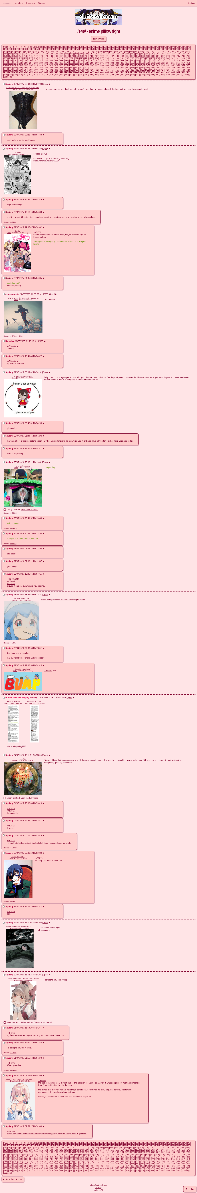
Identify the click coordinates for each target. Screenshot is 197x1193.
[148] (76, 54)
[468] (10, 74)
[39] (153, 47)
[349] (158, 65)
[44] (173, 47)
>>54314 (13, 643)
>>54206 (11, 1063)
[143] (51, 54)
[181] (56, 56)
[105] (47, 51)
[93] (181, 49)
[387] (163, 67)
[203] (168, 56)
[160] (137, 54)
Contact (41, 3)
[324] (31, 65)
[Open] (45, 84)
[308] (137, 63)
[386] (158, 67)
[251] (36, 61)
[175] (26, 56)
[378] (117, 67)
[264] (102, 61)
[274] (153, 61)
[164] (158, 54)
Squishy (9, 212)
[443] (71, 72)
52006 (40, 341)
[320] (10, 65)
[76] (113, 49)
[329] (56, 65)
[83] (141, 49)
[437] (41, 72)
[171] (5, 56)
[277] (168, 61)
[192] (112, 56)
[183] (66, 56)
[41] (161, 47)
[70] (89, 49)
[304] (117, 63)
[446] (86, 72)
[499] (168, 74)
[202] (163, 56)
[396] (20, 70)
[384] (147, 67)
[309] (142, 63)
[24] (93, 47)
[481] (76, 74)
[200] (153, 56)
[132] (182, 51)
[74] (105, 49)
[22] (85, 47)
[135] (10, 54)
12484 (39, 533)
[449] (102, 72)
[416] (122, 70)
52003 (45, 294)
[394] (10, 70)
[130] (172, 51)
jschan (96, 1190)
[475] (46, 74)
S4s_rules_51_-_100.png (35, 701)
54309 (39, 922)
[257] (66, 61)
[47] (185, 47)
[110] (72, 51)
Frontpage (6, 3)
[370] (76, 67)
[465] (183, 72)
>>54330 (37, 232)
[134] (5, 54)
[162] (147, 54)
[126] (152, 51)
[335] (86, 65)
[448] (97, 72)
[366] (56, 67)
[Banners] (7, 77)
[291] (51, 63)
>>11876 (48, 670)
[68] (81, 49)
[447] (92, 72)
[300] (97, 63)
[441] (61, 72)
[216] (46, 58)
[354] (183, 65)
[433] (20, 72)
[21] (81, 47)
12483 (39, 518)
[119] (116, 51)
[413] (107, 70)
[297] (81, 63)
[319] (5, 65)
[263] (97, 61)
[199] (147, 56)
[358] (15, 67)
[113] (87, 51)
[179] (46, 56)
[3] (16, 47)
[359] (20, 67)
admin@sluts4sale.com (98, 1185)
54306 (39, 1126)
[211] (20, 58)
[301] (102, 63)
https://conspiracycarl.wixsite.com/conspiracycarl (63, 600)
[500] (173, 74)
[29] (113, 47)
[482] (81, 74)
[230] (117, 58)
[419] (137, 70)
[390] (178, 67)
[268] (122, 61)
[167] (173, 54)
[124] (141, 51)
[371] (81, 67)
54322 (39, 356)
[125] (147, 51)
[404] (61, 70)
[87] (157, 49)
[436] (36, 72)
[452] (117, 72)
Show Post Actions (13, 1179)
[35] (137, 47)
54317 (39, 448)
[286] (26, 63)
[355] (188, 65)
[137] (20, 54)
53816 (39, 803)
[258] (71, 61)
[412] (102, 70)
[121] (126, 51)
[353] (178, 65)
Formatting (18, 3)
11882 (39, 648)
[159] (132, 54)
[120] (121, 51)
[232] (127, 58)
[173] (15, 56)
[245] (5, 61)
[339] (107, 65)
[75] (109, 49)
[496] (153, 74)
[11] (41, 47)
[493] (137, 74)
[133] (187, 51)
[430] (5, 72)
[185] (76, 56)
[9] (33, 47)
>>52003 (11, 346)
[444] (76, 72)
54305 (39, 1075)
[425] (168, 70)
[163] (153, 54)
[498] (163, 74)
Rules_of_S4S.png (13, 701)
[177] (36, 56)
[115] (96, 51)
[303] (112, 63)
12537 (39, 561)
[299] (92, 63)
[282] (5, 63)
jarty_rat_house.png (23, 466)
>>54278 (42, 1080)
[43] (169, 47)
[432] (15, 72)
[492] (132, 74)
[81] (133, 49)
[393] (5, 70)
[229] (112, 58)
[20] (77, 47)
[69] (85, 49)
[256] (61, 61)
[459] (153, 72)
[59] (45, 49)
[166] (168, 54)
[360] (26, 67)
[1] (10, 47)
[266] (112, 61)
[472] (31, 74)
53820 (39, 853)
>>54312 (13, 901)
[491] (127, 74)
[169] (183, 54)
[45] (177, 47)
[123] (136, 51)
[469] (15, 74)
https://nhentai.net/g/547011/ (46, 161)
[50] (9, 49)
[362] (36, 67)
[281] (188, 61)
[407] (76, 70)
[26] (101, 47)
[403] (56, 70)
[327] (46, 65)
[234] (137, 58)
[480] (71, 74)
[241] (173, 58)
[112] (82, 51)
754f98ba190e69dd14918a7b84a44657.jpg (20, 926)
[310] (147, 63)
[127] (157, 51)
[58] (41, 49)
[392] (188, 67)
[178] (41, 56)
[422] (152, 70)
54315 (39, 574)
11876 (39, 595)
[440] (56, 72)
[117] (106, 51)
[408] (81, 70)
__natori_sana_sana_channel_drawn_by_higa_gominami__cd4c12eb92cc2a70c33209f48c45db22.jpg (23, 978)
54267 (39, 1028)
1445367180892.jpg (18, 857)
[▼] (186, 1189)
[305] (122, 63)
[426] (173, 70)
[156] (117, 54)
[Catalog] (186, 74)
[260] (81, 61)
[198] (142, 56)
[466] (188, 72)
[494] (142, 74)
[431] (10, 72)
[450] (107, 72)
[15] (57, 47)
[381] (132, 67)
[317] (183, 63)
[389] (173, 67)
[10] (37, 47)
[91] (173, 49)
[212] (25, 58)
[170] (188, 54)
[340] (112, 65)
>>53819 (38, 858)
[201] (158, 56)
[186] (81, 56)
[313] (163, 63)
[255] (56, 61)
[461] (163, 72)
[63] (61, 49)
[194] (122, 56)
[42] (165, 47)
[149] (81, 54)
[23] (89, 47)
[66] (73, 49)
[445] (81, 72)
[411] (97, 70)
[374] (97, 67)
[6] (25, 47)
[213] (30, 58)
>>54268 (11, 1131)
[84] (145, 49)
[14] (53, 47)
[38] (149, 47)
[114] (92, 51)
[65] (69, 49)
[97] (9, 51)
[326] (41, 65)
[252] (41, 61)
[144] (56, 54)
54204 (39, 975)
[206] (183, 56)
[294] (66, 63)
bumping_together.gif (22, 669)
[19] (73, 47)
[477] (56, 74)
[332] (71, 65)
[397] (26, 70)
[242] (178, 58)
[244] (188, 58)
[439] (51, 72)
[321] (15, 65)
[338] (102, 65)
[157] (122, 54)
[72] (97, 49)
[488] (112, 74)
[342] (122, 65)
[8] (31, 47)
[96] (5, 51)
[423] (157, 70)
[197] (137, 56)
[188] (92, 56)
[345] (137, 65)
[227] (102, 58)
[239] (163, 58)
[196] (132, 56)
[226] (96, 58)
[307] (132, 63)
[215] (41, 58)
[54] (25, 49)
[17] (65, 47)
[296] (76, 63)
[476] (51, 74)
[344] (132, 65)
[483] (86, 74)
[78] (121, 49)
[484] (92, 74)
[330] (61, 65)
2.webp (17, 231)
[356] (5, 67)
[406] (71, 70)
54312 (39, 906)
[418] (132, 70)
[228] (107, 58)
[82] (137, 49)
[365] (51, 67)
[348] (153, 65)
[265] (107, 61)
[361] (31, 67)
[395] (15, 70)
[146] (66, 54)
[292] (56, 63)
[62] (57, 49)
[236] (147, 58)
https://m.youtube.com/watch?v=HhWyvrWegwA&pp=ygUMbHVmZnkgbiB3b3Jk (42, 1134)
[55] (29, 49)
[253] (46, 61)
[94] (185, 49)
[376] (107, 67)
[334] (81, 65)
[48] (189, 47)
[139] (31, 54)
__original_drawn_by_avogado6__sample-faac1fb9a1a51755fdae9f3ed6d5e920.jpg (23, 298)
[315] (173, 63)
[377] (112, 67)
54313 (63, 698)
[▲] (193, 1189)
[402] (51, 70)
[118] (111, 51)
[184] (71, 56)
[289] (41, 63)
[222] (76, 58)
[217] (51, 58)
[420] (142, 70)
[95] (189, 49)
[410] (92, 70)
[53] (21, 49)
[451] (112, 72)
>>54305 (13, 1070)
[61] (53, 49)
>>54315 (13, 513)
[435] (31, 72)
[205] (178, 56)
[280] (183, 61)
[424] (163, 70)
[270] (132, 61)
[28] (109, 47)
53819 (39, 835)
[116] (101, 51)
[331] (66, 65)
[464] (178, 72)
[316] (178, 63)
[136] (15, 54)
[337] (97, 65)
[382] (137, 67)
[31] (121, 47)
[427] (178, 70)
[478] (61, 74)
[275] (158, 61)
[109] (67, 51)
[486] (102, 74)
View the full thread (29, 509)
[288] (36, 63)
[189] (97, 56)
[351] (168, 65)
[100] (21, 51)
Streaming (30, 3)
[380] (127, 67)
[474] (41, 74)
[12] (45, 47)
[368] (66, 67)
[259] (76, 61)
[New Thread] (99, 39)
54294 (39, 436)
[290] (46, 63)
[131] (177, 51)
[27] (105, 47)
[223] (81, 58)
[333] (76, 65)
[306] (127, 63)
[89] (165, 49)
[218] (56, 58)
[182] (61, 56)
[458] (147, 72)
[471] (26, 74)
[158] (127, 54)
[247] (15, 61)
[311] (153, 63)
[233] (132, 58)
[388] (168, 67)
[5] (22, 47)
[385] (153, 67)
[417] (127, 70)
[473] (36, 74)
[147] (71, 54)
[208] (5, 58)
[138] (26, 54)
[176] (31, 56)
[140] (36, 54)
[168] (178, 54)
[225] (91, 58)
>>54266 (11, 1033)
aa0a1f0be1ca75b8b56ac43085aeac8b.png (20, 1079)
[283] (10, 63)
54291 (39, 372)
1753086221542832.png (23, 376)
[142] (46, 54)
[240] (168, 58)
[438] (46, 72)
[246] (10, 61)
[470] (20, 74)
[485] (97, 74)
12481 (39, 462)
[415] (117, 70)
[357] (10, 67)
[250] (31, 61)
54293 (39, 423)
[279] (178, 61)
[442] (66, 72)
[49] (5, 49)
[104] (42, 51)
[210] (15, 58)
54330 (39, 212)
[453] (122, 72)
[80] (129, 49)
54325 (39, 148)
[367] (61, 67)
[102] (31, 51)
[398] (31, 70)
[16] (61, 47)
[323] (26, 65)
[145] (61, 54)
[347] (147, 65)
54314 (39, 665)
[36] (141, 47)
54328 (39, 199)
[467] (5, 74)
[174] (20, 56)
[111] (77, 51)
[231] (122, 58)
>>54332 (13, 222)
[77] (117, 49)
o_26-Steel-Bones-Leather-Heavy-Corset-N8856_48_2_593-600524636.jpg (23, 88)
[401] (46, 70)
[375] (102, 67)
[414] (112, 70)
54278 (39, 1058)
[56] (33, 49)
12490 (39, 549)
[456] (137, 72)
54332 (39, 227)
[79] (125, 49)
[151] (92, 54)
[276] (163, 61)
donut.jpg (23, 759)
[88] (161, 49)
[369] (71, 67)
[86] (153, 49)
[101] (26, 51)
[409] (86, 70)
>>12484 (11, 583)
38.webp (17, 152)
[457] (142, 72)
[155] (112, 54)
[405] (66, 70)
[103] (36, 51)
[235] (142, 58)
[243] (183, 58)
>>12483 (11, 581)
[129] (167, 51)
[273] (147, 61)
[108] (62, 51)
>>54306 (13, 1053)
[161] (142, 54)
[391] (183, 67)
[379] (122, 67)
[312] (157, 63)
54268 (39, 1043)
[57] (37, 49)
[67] (77, 49)
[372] (86, 67)
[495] (147, 74)
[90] (169, 49)
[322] (20, 65)
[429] (188, 70)
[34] (133, 47)
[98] (13, 51)
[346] (142, 65)
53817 (39, 820)
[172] (10, 56)
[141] (41, 54)
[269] (127, 61)
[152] (97, 54)
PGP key (98, 1188)
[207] (188, 56)
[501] (178, 74)
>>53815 (11, 808)
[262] (92, 61)
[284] (15, 63)
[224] (86, 58)
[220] (66, 58)
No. (34, 84)
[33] (129, 47)
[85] (149, 49)
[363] (41, 67)
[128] (162, 51)
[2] (13, 47)
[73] (101, 49)
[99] (17, 51)
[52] (17, 49)
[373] (92, 67)
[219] (61, 58)
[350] (163, 65)
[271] (137, 61)
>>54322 (20, 336)
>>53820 (13, 848)
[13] (49, 47)
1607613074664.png (21, 598)
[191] (107, 56)
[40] (157, 47)
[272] (142, 61)
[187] (86, 56)
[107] (57, 51)
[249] (26, 61)
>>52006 (13, 336)
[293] (61, 63)
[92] (177, 49)
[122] (131, 51)
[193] (117, 56)
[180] (51, 56)
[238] (157, 58)
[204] (173, 56)
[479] (66, 74)
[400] (41, 70)
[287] (31, 63)
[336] (92, 65)
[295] (71, 63)
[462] (168, 72)
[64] (65, 49)
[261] (86, 61)
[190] (102, 56)
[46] (181, 47)
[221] (71, 58)
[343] (127, 65)
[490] (122, 74)
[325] (36, 65)
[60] (49, 49)
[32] (125, 47)
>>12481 (11, 579)
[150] (86, 54)
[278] (173, 61)
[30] (117, 47)
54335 (39, 278)
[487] (107, 74)
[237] (152, 58)
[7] (28, 47)
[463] (173, 72)
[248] (20, 61)
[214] (36, 58)
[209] (10, 58)
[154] (107, 54)
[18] (69, 47)
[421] (147, 70)
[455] (132, 72)
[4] (19, 47)
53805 (39, 755)
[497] (158, 74)
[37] (145, 47)
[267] (117, 61)
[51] (13, 49)
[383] (142, 67)
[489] (117, 74)
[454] (127, 72)
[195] (127, 56)
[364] (46, 67)
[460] (158, 72)
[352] (173, 65)
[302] (107, 63)
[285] (20, 63)
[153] (102, 54)
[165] (163, 54)
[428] (183, 70)
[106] (52, 51)
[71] (93, 49)
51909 (39, 84)
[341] (117, 65)
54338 (39, 135)
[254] (51, 61)
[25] (97, 47)
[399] (36, 70)
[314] (168, 63)
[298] (86, 63)
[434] (26, 72)
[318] (188, 63)
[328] (51, 65)
